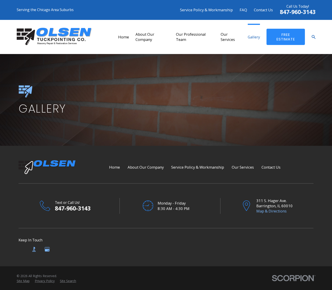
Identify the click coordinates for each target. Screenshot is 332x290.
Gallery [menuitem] (254, 37)
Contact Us (263, 9)
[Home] (54, 37)
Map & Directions (271, 211)
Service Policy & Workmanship (206, 9)
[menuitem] (23, 281)
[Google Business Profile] (47, 249)
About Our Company (146, 167)
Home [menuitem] (123, 37)
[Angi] (21, 249)
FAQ (243, 9)
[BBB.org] (34, 249)
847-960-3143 (298, 12)
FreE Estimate (285, 37)
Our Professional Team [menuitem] (191, 37)
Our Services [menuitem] (228, 37)
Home (114, 167)
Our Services (243, 167)
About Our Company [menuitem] (145, 37)
